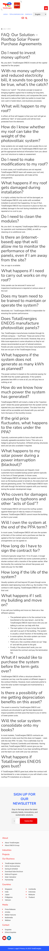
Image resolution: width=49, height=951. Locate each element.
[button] (46, 8)
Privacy (22, 948)
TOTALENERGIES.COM (16, 14)
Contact (11, 948)
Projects (6, 854)
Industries (6, 850)
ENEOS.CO (28, 14)
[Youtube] (4, 938)
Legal (17, 948)
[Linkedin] (9, 938)
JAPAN (5, 14)
